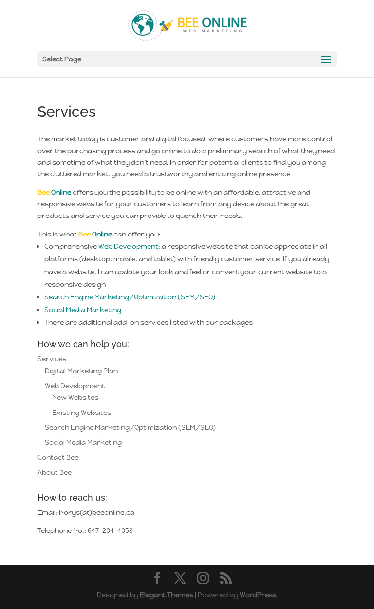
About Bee (54, 472)
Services (51, 358)
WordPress (258, 594)
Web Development (128, 246)
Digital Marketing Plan (81, 370)
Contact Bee (57, 457)
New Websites (75, 397)
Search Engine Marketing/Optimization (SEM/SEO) (129, 297)
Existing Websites (81, 412)
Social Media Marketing (82, 309)
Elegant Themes (166, 594)
